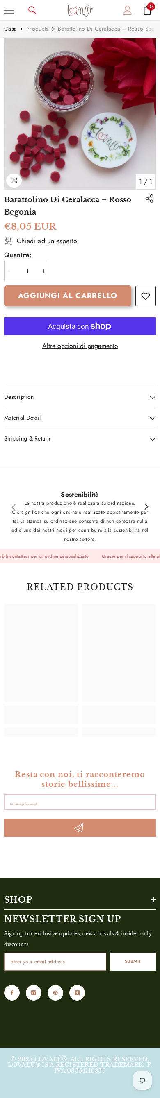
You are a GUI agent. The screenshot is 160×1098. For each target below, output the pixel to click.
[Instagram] (33, 993)
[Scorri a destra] (146, 507)
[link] (145, 296)
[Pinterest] (55, 993)
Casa (10, 29)
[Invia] (80, 828)
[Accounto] (127, 10)
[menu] (9, 10)
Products (37, 29)
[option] (80, 114)
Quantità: (18, 255)
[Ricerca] (32, 10)
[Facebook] (12, 993)
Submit (133, 961)
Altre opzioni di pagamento (80, 346)
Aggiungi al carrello (67, 295)
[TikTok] (77, 993)
